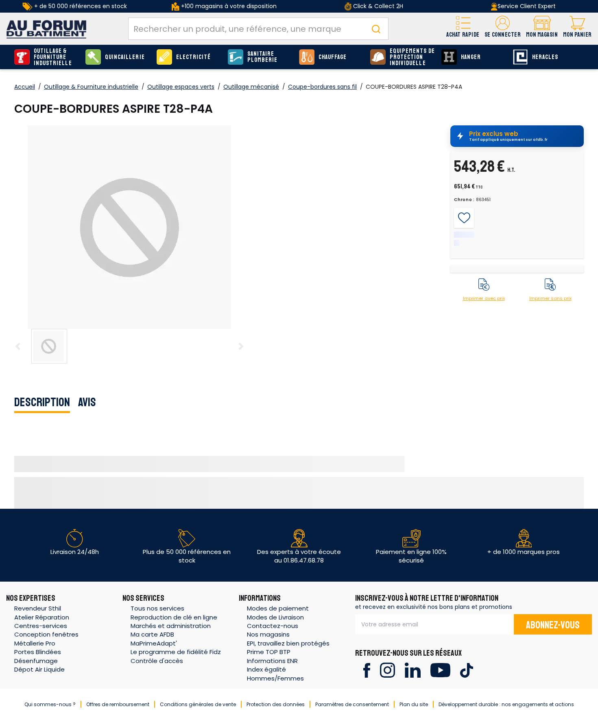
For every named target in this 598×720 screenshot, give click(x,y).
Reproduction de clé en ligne (174, 617)
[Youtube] (440, 669)
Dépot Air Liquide (39, 669)
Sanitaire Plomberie (262, 57)
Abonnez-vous (553, 625)
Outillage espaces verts (180, 87)
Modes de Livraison (275, 617)
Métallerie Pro (34, 643)
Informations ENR (272, 661)
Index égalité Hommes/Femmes (275, 673)
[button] (503, 28)
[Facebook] (366, 669)
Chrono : (464, 200)
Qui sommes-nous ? (50, 704)
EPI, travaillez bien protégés (288, 643)
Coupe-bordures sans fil (322, 87)
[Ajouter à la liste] (464, 218)
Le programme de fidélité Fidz (176, 652)
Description (42, 402)
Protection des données (276, 704)
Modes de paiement (278, 608)
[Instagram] (387, 669)
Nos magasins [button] (268, 634)
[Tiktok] (466, 669)
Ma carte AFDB (152, 634)
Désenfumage (36, 661)
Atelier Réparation (41, 617)
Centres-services (40, 626)
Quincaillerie (125, 57)
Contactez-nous (272, 626)
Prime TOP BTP (268, 652)
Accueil (24, 87)
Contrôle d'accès (157, 661)
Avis (87, 402)
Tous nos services (157, 608)
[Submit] (376, 29)
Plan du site (413, 704)
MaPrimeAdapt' (154, 643)
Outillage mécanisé (251, 87)
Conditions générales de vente (198, 704)
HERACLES (545, 57)
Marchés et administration (171, 626)
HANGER (471, 57)
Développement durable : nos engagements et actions (506, 704)
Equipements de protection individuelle (412, 57)
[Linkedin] (413, 669)
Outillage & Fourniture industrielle (53, 57)
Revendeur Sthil (37, 608)
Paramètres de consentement (352, 704)
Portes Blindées (37, 652)
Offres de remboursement (117, 704)
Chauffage (333, 57)
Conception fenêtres (46, 634)
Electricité (193, 57)
